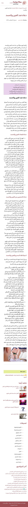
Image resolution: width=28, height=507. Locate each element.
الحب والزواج (18, 433)
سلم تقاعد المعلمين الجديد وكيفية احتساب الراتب (16, 474)
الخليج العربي (18, 435)
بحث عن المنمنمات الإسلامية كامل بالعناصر (17, 483)
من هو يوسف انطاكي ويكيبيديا (20, 480)
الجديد (11, 3)
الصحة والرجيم (18, 438)
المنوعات (19, 449)
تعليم (20, 451)
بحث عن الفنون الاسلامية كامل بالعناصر (18, 472)
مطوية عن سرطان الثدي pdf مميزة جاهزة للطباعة (16, 485)
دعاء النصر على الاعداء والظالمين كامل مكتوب (11, 387)
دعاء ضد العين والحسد (18, 87)
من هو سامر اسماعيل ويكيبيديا (20, 478)
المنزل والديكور (18, 446)
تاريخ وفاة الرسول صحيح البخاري (12, 407)
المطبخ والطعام (18, 443)
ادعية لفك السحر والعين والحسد (16, 93)
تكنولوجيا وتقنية (17, 454)
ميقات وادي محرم (15, 414)
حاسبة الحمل (18, 462)
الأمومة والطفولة (17, 427)
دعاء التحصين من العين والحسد (16, 91)
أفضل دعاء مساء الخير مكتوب (12, 393)
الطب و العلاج (18, 441)
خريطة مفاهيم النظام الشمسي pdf (19, 476)
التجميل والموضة (17, 430)
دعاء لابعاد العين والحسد (18, 89)
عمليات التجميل (18, 457)
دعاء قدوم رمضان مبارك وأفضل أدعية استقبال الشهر (11, 401)
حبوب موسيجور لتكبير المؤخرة (20, 481)
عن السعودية (18, 459)
